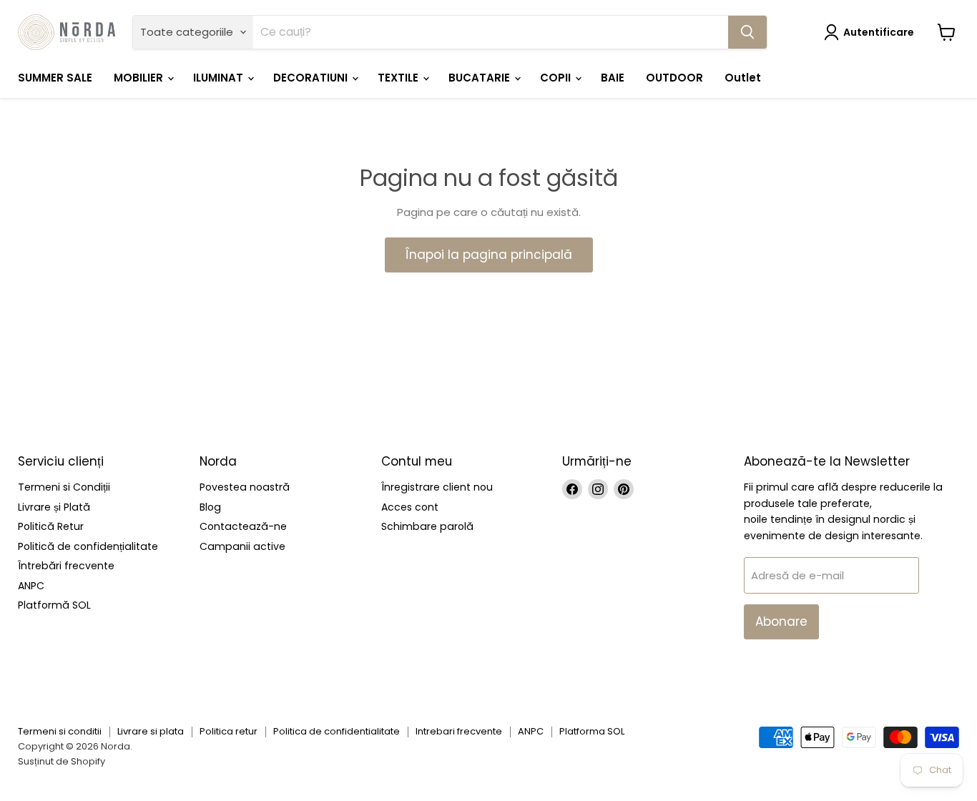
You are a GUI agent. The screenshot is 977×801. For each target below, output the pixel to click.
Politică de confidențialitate (88, 546)
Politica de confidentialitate (336, 731)
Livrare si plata (150, 731)
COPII (557, 77)
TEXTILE (399, 77)
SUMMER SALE (55, 77)
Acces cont (409, 507)
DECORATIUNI (311, 77)
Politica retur (228, 731)
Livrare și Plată (54, 507)
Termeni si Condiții (64, 487)
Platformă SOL (54, 605)
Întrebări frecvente (66, 566)
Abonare (781, 621)
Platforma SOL (591, 731)
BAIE (612, 77)
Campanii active (242, 546)
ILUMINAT (219, 77)
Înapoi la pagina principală (489, 254)
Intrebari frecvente (459, 731)
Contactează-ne (243, 526)
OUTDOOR (674, 77)
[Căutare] (747, 32)
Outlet (743, 77)
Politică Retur (51, 526)
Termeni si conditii (60, 731)
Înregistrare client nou (437, 487)
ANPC (31, 586)
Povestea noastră (245, 487)
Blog (210, 507)
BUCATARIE (480, 77)
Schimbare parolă (427, 526)
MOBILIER (140, 77)
